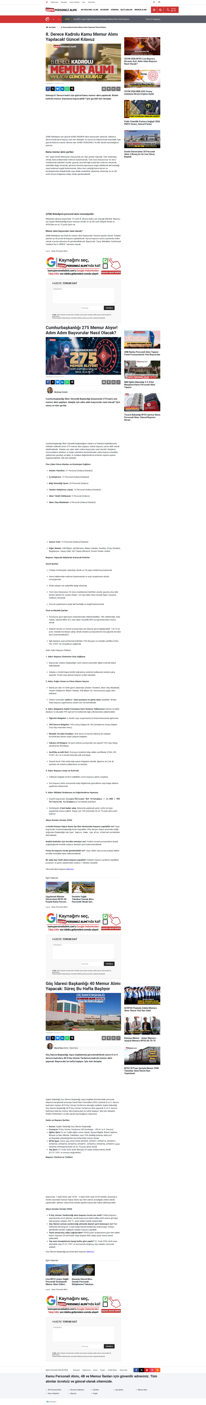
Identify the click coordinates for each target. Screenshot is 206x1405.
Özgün (95, 1393)
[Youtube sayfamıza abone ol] (147, 1370)
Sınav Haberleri (53, 1393)
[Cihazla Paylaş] (72, 89)
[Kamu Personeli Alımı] (61, 10)
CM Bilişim (52, 1402)
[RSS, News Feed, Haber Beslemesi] (157, 1370)
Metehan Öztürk (60, 392)
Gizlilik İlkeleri (112, 1370)
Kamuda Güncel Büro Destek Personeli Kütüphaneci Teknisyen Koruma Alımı (101, 19)
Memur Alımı (141, 10)
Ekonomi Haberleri (77, 1390)
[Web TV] (154, 2)
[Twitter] (53, 89)
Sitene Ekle (91, 2)
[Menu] (154, 10)
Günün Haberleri (75, 2)
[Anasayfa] (47, 2)
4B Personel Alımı (89, 10)
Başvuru (73, 1393)
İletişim (102, 1370)
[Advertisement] (83, 117)
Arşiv (83, 2)
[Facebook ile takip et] (136, 1370)
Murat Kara (58, 1048)
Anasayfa (76, 1370)
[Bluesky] (57, 89)
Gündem (114, 10)
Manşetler (64, 2)
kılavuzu (70, 869)
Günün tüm (153, 19)
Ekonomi (104, 10)
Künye (95, 1370)
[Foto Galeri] (159, 2)
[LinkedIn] (62, 89)
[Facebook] (48, 89)
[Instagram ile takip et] (152, 1370)
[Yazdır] (104, 89)
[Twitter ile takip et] (141, 1370)
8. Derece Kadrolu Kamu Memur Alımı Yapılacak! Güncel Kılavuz (83, 27)
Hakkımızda (54, 2)
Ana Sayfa (52, 27)
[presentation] (53, 19)
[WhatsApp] (67, 89)
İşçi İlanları (126, 10)
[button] (109, 89)
